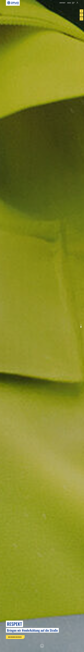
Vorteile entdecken (30, 637)
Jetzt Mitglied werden (13, 637)
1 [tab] (81, 325)
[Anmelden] (77, 3)
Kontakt (62, 3)
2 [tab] (81, 327)
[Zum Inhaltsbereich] (42, 646)
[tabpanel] (42, 326)
